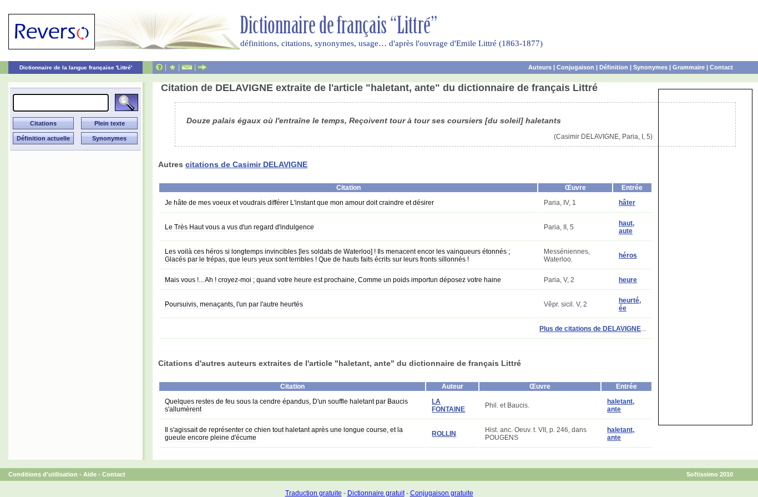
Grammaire (689, 67)
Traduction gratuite (313, 493)
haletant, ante (620, 405)
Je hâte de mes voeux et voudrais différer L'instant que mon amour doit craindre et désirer (299, 203)
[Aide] (159, 67)
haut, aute (626, 227)
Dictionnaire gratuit (376, 493)
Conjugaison (575, 67)
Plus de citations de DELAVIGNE (590, 329)
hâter (627, 203)
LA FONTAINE (448, 405)
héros (628, 255)
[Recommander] (202, 67)
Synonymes (650, 67)
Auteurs (540, 67)
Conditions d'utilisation (43, 474)
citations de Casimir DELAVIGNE (246, 164)
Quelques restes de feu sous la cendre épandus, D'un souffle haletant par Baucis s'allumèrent (286, 405)
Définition (613, 67)
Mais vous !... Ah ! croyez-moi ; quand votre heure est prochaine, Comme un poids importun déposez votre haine (333, 280)
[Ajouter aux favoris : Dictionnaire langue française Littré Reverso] (172, 67)
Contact (721, 67)
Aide (90, 474)
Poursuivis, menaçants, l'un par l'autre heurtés (234, 304)
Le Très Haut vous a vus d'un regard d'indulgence (239, 227)
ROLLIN (444, 434)
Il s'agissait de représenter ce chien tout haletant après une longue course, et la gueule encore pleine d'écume (284, 433)
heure (628, 280)
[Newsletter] (187, 67)
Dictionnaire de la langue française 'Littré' (75, 67)
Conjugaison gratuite (441, 493)
